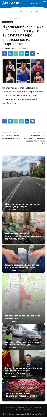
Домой (4, 18)
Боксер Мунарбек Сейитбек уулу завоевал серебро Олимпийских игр (34, 140)
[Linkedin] (27, 53)
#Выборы (27, 410)
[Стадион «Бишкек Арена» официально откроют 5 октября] (23, 390)
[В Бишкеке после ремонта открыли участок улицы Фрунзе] (23, 184)
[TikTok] (26, 12)
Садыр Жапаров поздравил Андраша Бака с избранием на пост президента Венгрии (23, 370)
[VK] (32, 53)
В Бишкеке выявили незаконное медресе (11, 137)
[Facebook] (10, 12)
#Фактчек (37, 407)
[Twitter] (32, 12)
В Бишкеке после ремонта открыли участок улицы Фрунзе (22, 205)
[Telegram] (21, 12)
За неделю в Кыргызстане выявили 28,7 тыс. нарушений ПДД (22, 343)
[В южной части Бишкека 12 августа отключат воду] (23, 298)
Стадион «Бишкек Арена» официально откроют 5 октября (20, 394)
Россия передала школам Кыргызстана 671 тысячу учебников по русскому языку (22, 236)
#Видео (19, 410)
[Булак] (11, 3)
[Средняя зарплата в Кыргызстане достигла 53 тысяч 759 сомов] (23, 259)
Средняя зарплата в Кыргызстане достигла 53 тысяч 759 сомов (21, 266)
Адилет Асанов (10, 48)
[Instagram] (15, 12)
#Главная (9, 407)
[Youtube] (37, 12)
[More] (38, 53)
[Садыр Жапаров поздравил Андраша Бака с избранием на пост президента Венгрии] (23, 364)
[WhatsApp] (15, 53)
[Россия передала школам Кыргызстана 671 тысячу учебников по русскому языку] (23, 228)
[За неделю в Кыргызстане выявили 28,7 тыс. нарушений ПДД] (23, 337)
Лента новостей (15, 18)
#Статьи (29, 407)
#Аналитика (19, 407)
